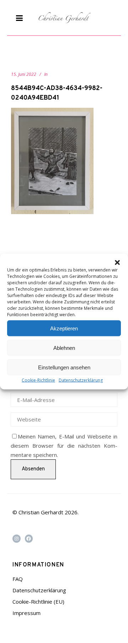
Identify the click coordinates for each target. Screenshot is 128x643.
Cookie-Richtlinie (38, 380)
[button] (117, 262)
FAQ (17, 578)
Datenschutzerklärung (81, 380)
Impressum (26, 612)
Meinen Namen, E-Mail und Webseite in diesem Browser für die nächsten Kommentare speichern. (64, 445)
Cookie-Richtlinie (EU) (38, 601)
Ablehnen (64, 348)
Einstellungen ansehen (64, 367)
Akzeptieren (64, 328)
